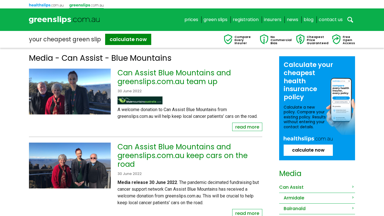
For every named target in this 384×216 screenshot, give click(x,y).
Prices (191, 19)
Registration (246, 19)
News (292, 19)
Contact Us (331, 19)
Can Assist (291, 187)
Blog (308, 19)
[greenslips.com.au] (64, 19)
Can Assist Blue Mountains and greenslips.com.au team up (174, 77)
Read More (247, 127)
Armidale (294, 198)
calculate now (128, 39)
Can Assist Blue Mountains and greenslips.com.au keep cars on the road (183, 155)
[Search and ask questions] (350, 19)
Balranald (295, 208)
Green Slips (215, 19)
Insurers (272, 19)
